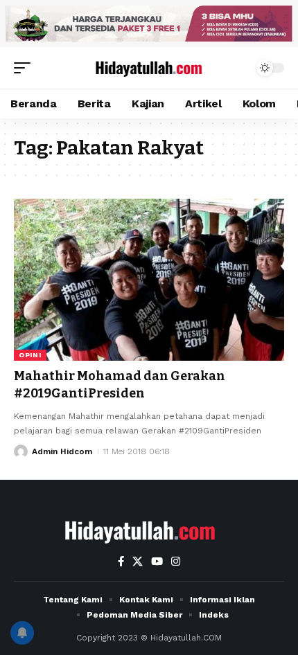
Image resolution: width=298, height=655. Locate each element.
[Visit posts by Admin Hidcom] (21, 451)
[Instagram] (176, 562)
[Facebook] (121, 562)
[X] (137, 562)
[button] (25, 67)
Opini (30, 355)
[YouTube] (157, 562)
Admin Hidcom (62, 451)
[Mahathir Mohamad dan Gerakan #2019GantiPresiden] (149, 280)
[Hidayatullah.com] (149, 67)
